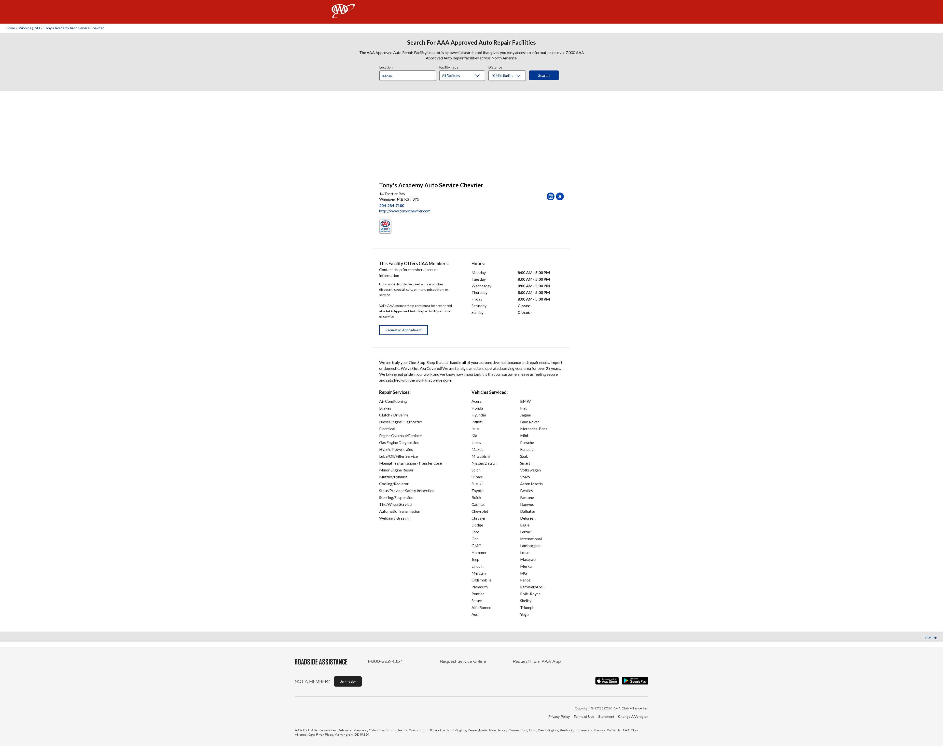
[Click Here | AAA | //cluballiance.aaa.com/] (343, 15)
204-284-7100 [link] (391, 205)
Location (386, 66)
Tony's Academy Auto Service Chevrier (74, 28)
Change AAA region (633, 716)
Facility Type (448, 66)
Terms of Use (584, 716)
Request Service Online (463, 661)
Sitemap (931, 637)
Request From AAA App (537, 661)
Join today (348, 681)
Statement (606, 716)
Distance (495, 66)
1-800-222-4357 (384, 661)
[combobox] (409, 74)
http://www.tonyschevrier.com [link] (404, 210)
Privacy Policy (559, 716)
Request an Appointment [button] (403, 330)
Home (10, 28)
